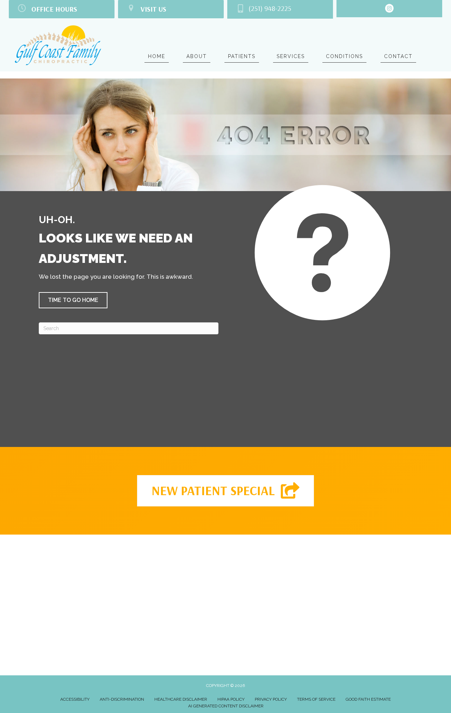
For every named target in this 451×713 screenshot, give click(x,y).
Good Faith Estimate (368, 699)
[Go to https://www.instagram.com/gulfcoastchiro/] (389, 9)
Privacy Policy (271, 699)
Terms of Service (316, 699)
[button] (73, 300)
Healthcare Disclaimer (180, 699)
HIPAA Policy (231, 699)
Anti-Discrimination (122, 699)
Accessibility (74, 699)
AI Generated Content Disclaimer (226, 705)
